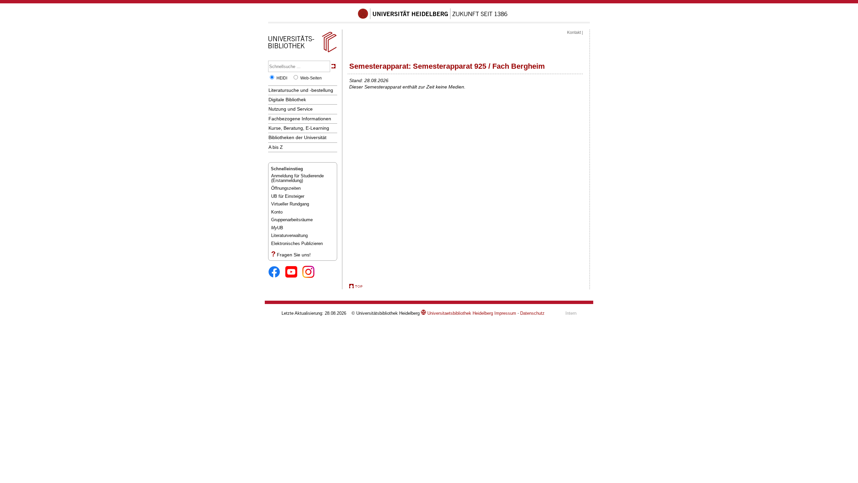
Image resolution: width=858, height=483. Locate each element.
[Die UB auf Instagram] (310, 272)
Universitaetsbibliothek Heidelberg (459, 313)
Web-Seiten (311, 78)
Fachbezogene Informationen (299, 118)
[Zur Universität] (433, 17)
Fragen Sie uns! (294, 254)
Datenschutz (532, 313)
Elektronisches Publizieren (297, 243)
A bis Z (275, 147)
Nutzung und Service (290, 109)
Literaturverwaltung (289, 235)
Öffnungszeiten (286, 188)
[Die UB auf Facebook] (276, 272)
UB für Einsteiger (287, 196)
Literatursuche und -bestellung (300, 90)
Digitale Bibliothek (287, 99)
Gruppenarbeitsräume (292, 219)
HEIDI (282, 78)
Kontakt (574, 33)
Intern (570, 313)
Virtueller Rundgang (290, 203)
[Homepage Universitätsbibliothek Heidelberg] (302, 52)
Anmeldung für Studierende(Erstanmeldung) (297, 178)
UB (277, 227)
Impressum (505, 313)
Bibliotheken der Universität (297, 137)
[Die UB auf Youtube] (293, 272)
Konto (277, 212)
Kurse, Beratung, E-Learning (298, 128)
